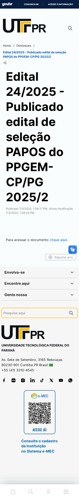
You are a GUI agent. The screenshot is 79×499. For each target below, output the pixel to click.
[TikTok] (41, 380)
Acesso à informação (60, 4)
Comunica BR (31, 4)
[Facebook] (4, 380)
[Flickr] (13, 380)
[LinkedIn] (32, 380)
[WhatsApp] (70, 380)
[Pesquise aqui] (71, 313)
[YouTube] (60, 380)
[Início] (26, 27)
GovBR (7, 4)
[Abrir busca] (70, 28)
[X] (51, 380)
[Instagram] (22, 380)
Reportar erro (64, 257)
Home (7, 45)
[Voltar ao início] (24, 333)
